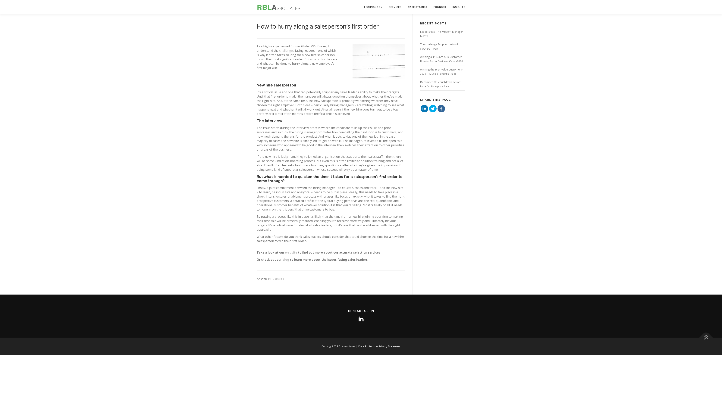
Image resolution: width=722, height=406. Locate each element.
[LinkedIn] (361, 319)
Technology (373, 7)
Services (395, 7)
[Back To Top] (706, 337)
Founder (440, 7)
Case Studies (417, 7)
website (291, 252)
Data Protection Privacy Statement (379, 346)
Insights (459, 7)
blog (285, 260)
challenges (286, 50)
